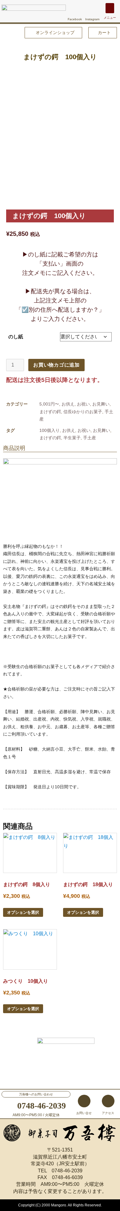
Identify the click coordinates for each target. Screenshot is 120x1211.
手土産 (89, 437)
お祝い (83, 404)
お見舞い (101, 404)
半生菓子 (72, 437)
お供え (68, 404)
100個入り (49, 430)
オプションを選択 (23, 912)
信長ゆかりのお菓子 (82, 411)
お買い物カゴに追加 (56, 364)
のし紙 (15, 336)
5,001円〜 (49, 404)
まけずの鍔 (50, 411)
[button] (110, 8)
